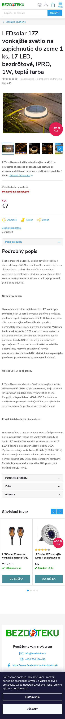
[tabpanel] (16, 552)
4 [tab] (37, 590)
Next (60, 511)
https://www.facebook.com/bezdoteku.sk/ (35, 665)
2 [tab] (31, 590)
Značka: (11, 228)
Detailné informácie (20, 175)
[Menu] (60, 4)
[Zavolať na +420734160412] (39, 5)
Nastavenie (32, 697)
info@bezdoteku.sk (35, 653)
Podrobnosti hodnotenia (49, 79)
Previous (54, 511)
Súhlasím (32, 709)
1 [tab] (28, 590)
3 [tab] (34, 590)
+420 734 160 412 (35, 659)
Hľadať (55, 12)
